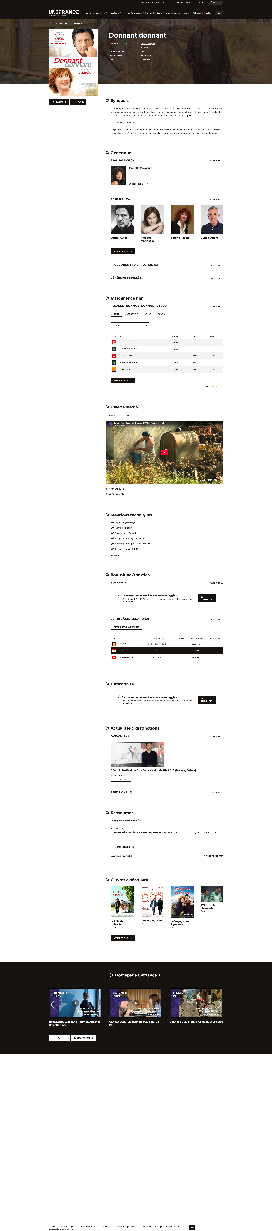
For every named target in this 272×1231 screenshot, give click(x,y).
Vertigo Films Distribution (158, 644)
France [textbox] (116, 325)
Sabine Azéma (180, 237)
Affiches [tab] (140, 415)
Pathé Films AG (158, 658)
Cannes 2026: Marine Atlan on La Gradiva (75, 1022)
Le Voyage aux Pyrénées (180, 923)
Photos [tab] (126, 415)
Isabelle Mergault (148, 44)
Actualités (112, 13)
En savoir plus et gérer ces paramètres (64, 1229)
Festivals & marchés (131, 13)
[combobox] (130, 325)
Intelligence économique (176, 13)
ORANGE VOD (124, 369)
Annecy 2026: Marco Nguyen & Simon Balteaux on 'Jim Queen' (194, 1023)
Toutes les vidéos (83, 1038)
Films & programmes (94, 13)
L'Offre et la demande (208, 907)
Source (208, 386)
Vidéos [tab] (112, 415)
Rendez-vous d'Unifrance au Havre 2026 (154, 3)
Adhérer (209, 13)
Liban (122, 651)
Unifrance (196, 13)
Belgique (124, 644)
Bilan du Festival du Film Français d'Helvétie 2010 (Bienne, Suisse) (153, 770)
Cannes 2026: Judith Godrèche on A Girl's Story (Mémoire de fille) (133, 1023)
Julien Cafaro (209, 237)
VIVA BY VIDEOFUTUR (128, 349)
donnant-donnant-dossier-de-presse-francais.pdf (144, 832)
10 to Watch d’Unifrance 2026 (183, 3)
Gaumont (144, 48)
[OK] (192, 1227)
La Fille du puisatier (117, 923)
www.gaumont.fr (122, 856)
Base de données (152, 13)
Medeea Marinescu (147, 239)
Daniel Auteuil (120, 237)
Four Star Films (158, 651)
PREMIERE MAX (125, 342)
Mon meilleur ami (152, 920)
